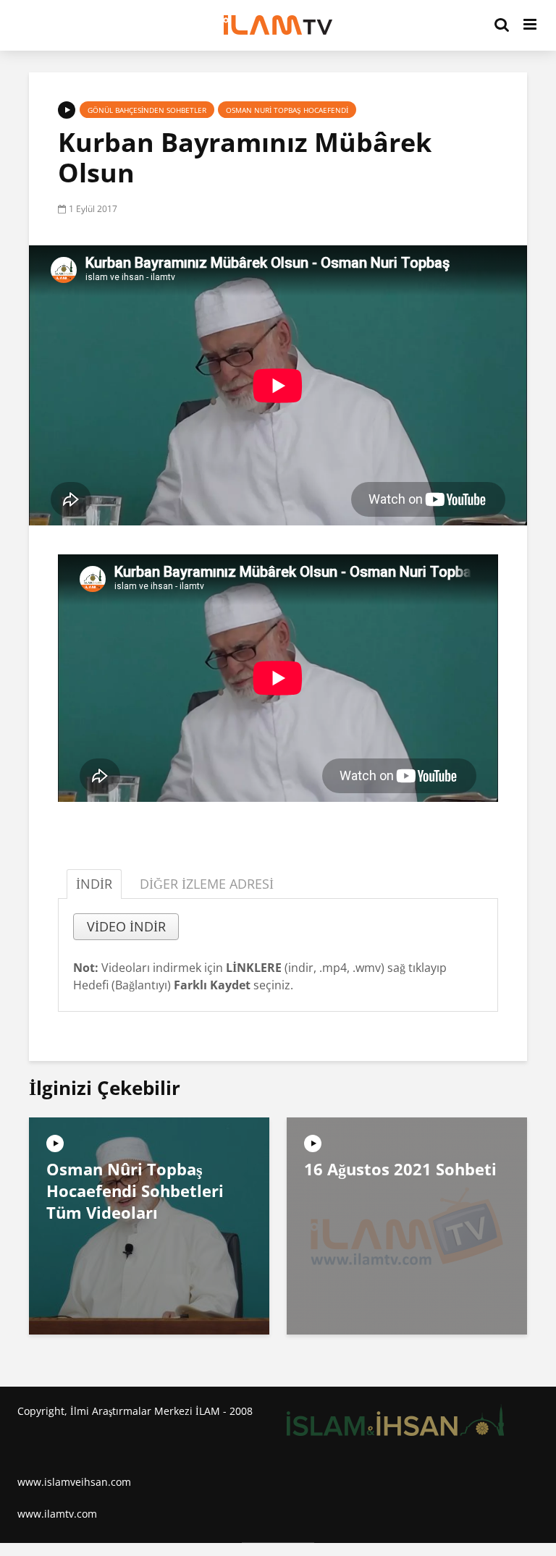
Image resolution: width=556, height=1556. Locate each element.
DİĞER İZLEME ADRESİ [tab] (207, 883)
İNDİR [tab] (94, 883)
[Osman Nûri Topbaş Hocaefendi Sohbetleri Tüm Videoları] (149, 1225)
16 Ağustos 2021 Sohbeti (400, 1169)
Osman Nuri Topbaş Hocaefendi (287, 110)
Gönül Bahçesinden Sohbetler (147, 110)
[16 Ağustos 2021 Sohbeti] (407, 1225)
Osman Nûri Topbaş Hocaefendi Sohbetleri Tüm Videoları (135, 1190)
